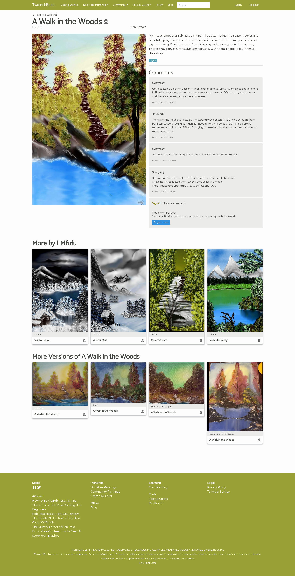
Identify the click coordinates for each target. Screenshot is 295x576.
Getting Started (69, 4)
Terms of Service (218, 491)
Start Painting (158, 487)
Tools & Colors (141, 4)
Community (119, 4)
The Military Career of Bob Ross (53, 527)
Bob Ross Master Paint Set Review (55, 513)
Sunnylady (158, 82)
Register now (161, 222)
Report (155, 102)
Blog (170, 4)
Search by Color (101, 496)
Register (254, 4)
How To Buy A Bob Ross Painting (54, 500)
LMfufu (37, 27)
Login (238, 4)
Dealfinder (156, 503)
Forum (159, 4)
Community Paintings (105, 491)
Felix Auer (144, 563)
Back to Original (46, 14)
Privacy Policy (216, 487)
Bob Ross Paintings (94, 4)
